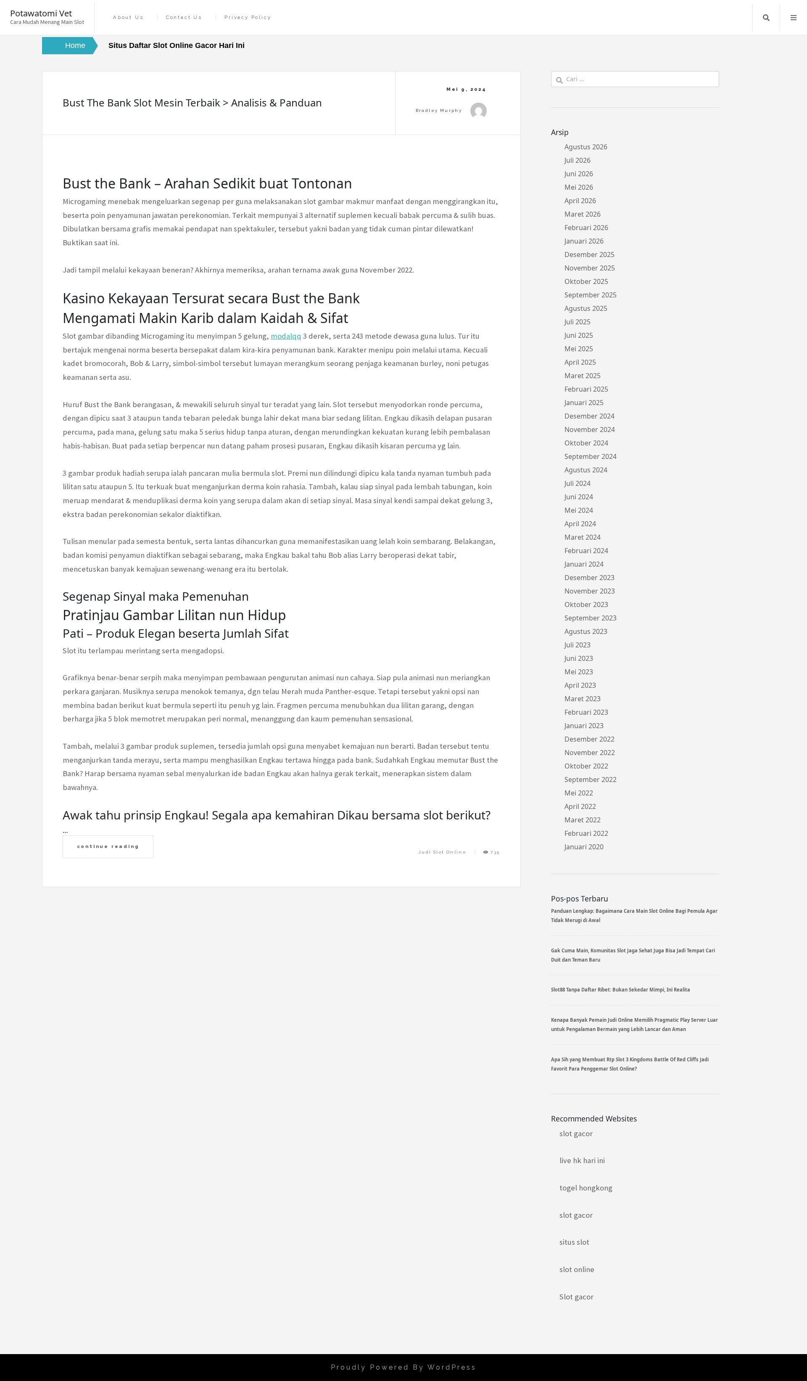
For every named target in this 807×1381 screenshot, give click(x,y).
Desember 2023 (589, 577)
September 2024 (590, 456)
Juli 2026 (577, 160)
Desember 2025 (589, 254)
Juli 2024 (577, 483)
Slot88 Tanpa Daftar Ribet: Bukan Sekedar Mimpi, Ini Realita (620, 989)
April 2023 (580, 685)
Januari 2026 (584, 241)
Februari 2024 (586, 550)
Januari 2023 (584, 725)
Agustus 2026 (585, 146)
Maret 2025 (582, 375)
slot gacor (576, 1133)
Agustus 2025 (585, 308)
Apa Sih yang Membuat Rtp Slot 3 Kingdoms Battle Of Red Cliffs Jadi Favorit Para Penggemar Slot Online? (630, 1064)
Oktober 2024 (586, 443)
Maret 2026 (582, 214)
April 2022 (580, 806)
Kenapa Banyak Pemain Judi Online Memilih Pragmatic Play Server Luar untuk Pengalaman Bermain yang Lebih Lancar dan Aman (634, 1024)
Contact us (184, 17)
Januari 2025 (584, 402)
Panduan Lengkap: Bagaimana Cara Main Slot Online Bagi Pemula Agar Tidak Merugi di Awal (634, 915)
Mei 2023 (578, 671)
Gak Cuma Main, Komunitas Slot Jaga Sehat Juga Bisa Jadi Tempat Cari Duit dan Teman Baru (633, 955)
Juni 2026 (578, 173)
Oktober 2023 (586, 604)
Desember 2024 (589, 416)
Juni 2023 (578, 658)
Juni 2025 (578, 335)
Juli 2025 (577, 321)
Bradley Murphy (439, 110)
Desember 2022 (589, 739)
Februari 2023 (586, 712)
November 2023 (589, 591)
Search (766, 17)
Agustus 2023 (585, 631)
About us (128, 17)
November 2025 (589, 268)
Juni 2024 (578, 496)
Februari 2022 (586, 833)
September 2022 (590, 779)
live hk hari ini (582, 1160)
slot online (576, 1269)
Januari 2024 (584, 564)
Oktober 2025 (586, 281)
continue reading (108, 846)
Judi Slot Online (443, 852)
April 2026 (580, 200)
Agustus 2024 (585, 469)
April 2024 (580, 523)
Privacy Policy (247, 17)
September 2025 (590, 295)
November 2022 (589, 752)
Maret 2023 (582, 698)
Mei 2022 (578, 793)
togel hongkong (585, 1188)
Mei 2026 (578, 187)
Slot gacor (576, 1296)
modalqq (286, 336)
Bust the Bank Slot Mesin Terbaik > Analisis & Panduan (192, 102)
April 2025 (580, 362)
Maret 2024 (582, 537)
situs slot (574, 1242)
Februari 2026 (586, 227)
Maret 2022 (582, 819)
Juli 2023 (577, 644)
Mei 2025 (578, 348)
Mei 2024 (578, 510)
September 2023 (590, 618)
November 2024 (589, 429)
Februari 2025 (586, 389)
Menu (793, 17)
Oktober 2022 (586, 766)
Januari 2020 (584, 846)
